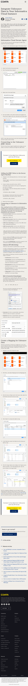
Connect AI (17, 618)
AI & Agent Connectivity (5, 642)
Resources (3, 664)
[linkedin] (2, 604)
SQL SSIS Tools (17, 620)
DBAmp (16, 622)
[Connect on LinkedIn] (26, 19)
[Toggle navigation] (25, 1)
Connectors (3, 638)
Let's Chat (4, 608)
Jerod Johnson (8, 17)
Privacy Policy (14, 675)
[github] (6, 604)
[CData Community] (9, 604)
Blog (2, 662)
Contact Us (17, 652)
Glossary (2, 668)
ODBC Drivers (3, 616)
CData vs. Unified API (5, 648)
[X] (4, 604)
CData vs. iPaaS (4, 646)
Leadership (17, 646)
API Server (3, 623)
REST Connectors (4, 625)
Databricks (17, 661)
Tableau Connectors (4, 631)
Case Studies (3, 661)
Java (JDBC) (3, 618)
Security (22, 675)
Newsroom (17, 642)
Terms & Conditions (4, 675)
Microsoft (16, 664)
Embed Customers (4, 644)
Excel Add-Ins (3, 627)
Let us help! (14, 163)
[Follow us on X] (24, 19)
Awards (16, 644)
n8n (15, 666)
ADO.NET (2, 620)
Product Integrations (5, 640)
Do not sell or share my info (14, 684)
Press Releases (17, 640)
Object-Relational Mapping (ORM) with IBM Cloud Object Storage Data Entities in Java (13, 561)
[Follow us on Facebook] (22, 19)
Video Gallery (3, 670)
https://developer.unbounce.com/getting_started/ (13, 251)
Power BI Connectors (5, 629)
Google (16, 662)
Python (2, 622)
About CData (17, 638)
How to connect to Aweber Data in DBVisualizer (14, 579)
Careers (16, 650)
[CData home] (5, 1)
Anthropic (16, 659)
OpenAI (16, 668)
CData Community (4, 659)
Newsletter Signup (4, 666)
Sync (15, 616)
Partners (16, 648)
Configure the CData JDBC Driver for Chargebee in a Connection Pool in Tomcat (14, 568)
